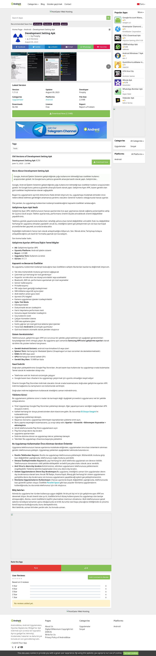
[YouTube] (21, 646)
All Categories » (137, 141)
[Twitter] (12, 647)
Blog (43, 4)
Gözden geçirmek (54, 4)
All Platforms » (137, 154)
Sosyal (133, 146)
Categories (32, 4)
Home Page (17, 29)
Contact (68, 4)
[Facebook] (14, 646)
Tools (15, 148)
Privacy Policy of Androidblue (57, 637)
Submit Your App (19, 643)
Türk (141, 4)
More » (141, 12)
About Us (49, 626)
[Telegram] (17, 646)
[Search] (108, 18)
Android (27, 29)
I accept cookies (131, 653)
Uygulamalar (17, 99)
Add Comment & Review (98, 577)
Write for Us (50, 634)
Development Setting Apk (44, 29)
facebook (47, 24)
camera (56, 24)
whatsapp (38, 24)
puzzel (64, 24)
